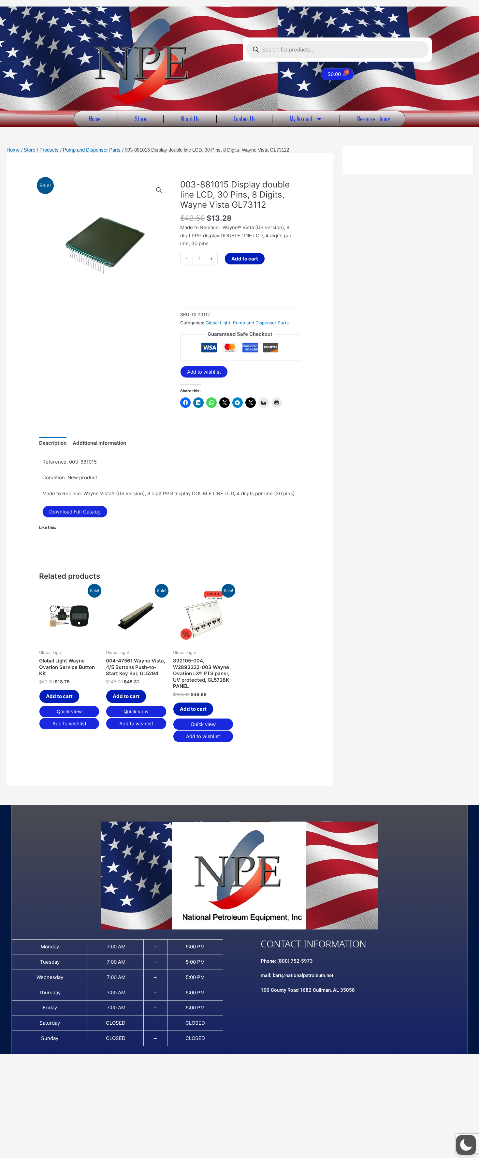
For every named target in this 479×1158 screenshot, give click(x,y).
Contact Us (244, 118)
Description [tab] (52, 443)
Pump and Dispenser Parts (261, 322)
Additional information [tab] (99, 443)
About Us (190, 118)
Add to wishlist (204, 372)
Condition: (54, 477)
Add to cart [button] (59, 696)
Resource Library (373, 118)
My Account (301, 118)
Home (94, 118)
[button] (159, 190)
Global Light (218, 322)
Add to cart (244, 259)
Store (140, 118)
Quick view (69, 711)
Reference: (55, 462)
